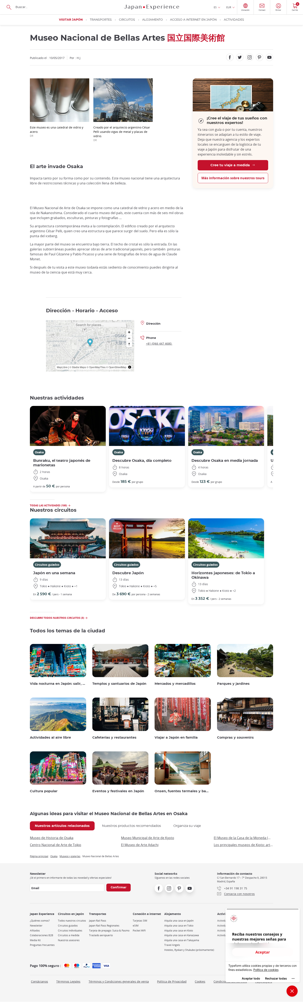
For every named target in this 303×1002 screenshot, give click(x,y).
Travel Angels (172, 945)
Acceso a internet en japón (193, 19)
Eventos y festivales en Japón (118, 791)
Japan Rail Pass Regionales (104, 925)
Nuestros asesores (69, 940)
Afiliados (35, 930)
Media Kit (35, 940)
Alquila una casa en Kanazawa (181, 935)
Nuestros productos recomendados (131, 826)
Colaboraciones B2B (41, 935)
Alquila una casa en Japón (179, 920)
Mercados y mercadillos (175, 683)
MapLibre (62, 367)
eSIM (136, 925)
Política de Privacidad (172, 981)
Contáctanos (39, 981)
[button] (90, 343)
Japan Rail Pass (97, 920)
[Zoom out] (129, 338)
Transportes (101, 19)
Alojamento (152, 19)
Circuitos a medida (68, 935)
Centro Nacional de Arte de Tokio (55, 845)
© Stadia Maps (77, 367)
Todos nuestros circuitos (72, 920)
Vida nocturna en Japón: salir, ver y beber (58, 683)
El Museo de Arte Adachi (140, 845)
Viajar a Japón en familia (176, 737)
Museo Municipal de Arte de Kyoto (147, 838)
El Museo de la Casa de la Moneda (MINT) (243, 838)
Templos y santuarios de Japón (119, 683)
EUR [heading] (228, 7)
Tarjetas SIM (140, 920)
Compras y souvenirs (235, 737)
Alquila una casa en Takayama (181, 940)
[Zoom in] (129, 332)
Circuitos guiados (47, 565)
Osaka (39, 452)
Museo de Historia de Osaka (51, 838)
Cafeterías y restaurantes (114, 737)
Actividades (234, 19)
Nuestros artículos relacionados (62, 826)
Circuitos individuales (70, 930)
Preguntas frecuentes (42, 945)
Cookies (200, 981)
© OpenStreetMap (116, 367)
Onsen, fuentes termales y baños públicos (183, 791)
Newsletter (36, 925)
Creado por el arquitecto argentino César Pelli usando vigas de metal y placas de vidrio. (121, 133)
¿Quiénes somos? (40, 920)
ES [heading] (215, 7)
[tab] (62, 825)
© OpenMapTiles (96, 367)
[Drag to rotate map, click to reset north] (129, 344)
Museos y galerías (70, 856)
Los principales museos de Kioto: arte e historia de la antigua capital (243, 845)
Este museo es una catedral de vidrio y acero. (56, 131)
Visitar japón (71, 19)
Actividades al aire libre (50, 737)
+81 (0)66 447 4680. (159, 343)
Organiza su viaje (187, 826)
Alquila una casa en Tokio (178, 925)
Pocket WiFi (139, 930)
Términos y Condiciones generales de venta (119, 981)
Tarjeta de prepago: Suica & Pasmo (109, 930)
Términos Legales (68, 981)
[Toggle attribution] (129, 367)
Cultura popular (44, 791)
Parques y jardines (233, 683)
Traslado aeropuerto (101, 935)
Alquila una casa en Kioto (178, 930)
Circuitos (127, 19)
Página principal (39, 856)
